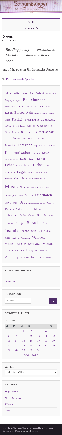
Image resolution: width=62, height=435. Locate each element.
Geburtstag (48, 119)
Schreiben (11, 215)
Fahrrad (32, 112)
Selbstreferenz (28, 215)
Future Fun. (10, 281)
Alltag (8, 93)
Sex (39, 215)
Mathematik (43, 172)
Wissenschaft (32, 243)
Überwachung (46, 258)
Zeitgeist (33, 250)
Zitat (9, 257)
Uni (7, 237)
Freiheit (18, 119)
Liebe (37, 165)
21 (16, 345)
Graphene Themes (29, 431)
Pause (49, 187)
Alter (17, 93)
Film (7, 119)
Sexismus (49, 215)
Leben (10, 165)
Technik (11, 230)
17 (38, 340)
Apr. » (35, 354)
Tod (40, 231)
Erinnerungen (43, 106)
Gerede (31, 125)
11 (46, 335)
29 (23, 350)
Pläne (20, 195)
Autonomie (51, 93)
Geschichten (12, 132)
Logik (21, 172)
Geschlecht (27, 132)
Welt (19, 243)
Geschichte (44, 125)
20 (8, 345)
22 (23, 345)
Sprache (29, 79)
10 (38, 335)
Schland (36, 209)
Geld (8, 125)
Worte (7, 251)
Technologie (28, 230)
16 (31, 340)
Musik (11, 186)
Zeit (24, 250)
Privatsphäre (12, 203)
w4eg (7, 410)
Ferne (51, 113)
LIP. (33, 22)
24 (38, 345)
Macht (31, 172)
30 (31, 350)
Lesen (27, 165)
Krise (45, 152)
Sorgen (20, 223)
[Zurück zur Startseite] (31, 6)
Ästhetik (35, 257)
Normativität (37, 187)
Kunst (32, 159)
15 (23, 340)
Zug (16, 258)
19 (53, 340)
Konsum (36, 153)
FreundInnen (32, 120)
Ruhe (19, 209)
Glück (31, 138)
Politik (28, 195)
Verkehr (16, 238)
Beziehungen (34, 100)
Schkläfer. (29, 28)
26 (53, 345)
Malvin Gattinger (13, 398)
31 (38, 350)
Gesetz (8, 138)
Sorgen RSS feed (13, 391)
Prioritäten (43, 195)
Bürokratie (10, 107)
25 (46, 345)
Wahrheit (38, 237)
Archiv (9, 367)
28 (16, 350)
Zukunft (24, 257)
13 (8, 340)
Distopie (30, 107)
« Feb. (26, 354)
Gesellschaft (45, 132)
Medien (8, 179)
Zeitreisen (43, 251)
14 (16, 340)
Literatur (10, 172)
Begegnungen (13, 100)
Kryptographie (11, 159)
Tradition (48, 231)
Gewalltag (20, 138)
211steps (9, 404)
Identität (10, 145)
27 (8, 350)
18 (46, 340)
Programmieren (32, 202)
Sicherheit (9, 223)
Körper (41, 158)
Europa (19, 112)
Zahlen (15, 250)
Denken (20, 106)
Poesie (20, 79)
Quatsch (50, 203)
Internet (25, 145)
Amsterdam (28, 93)
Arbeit (40, 93)
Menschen (20, 178)
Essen (9, 112)
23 (31, 345)
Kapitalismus (40, 145)
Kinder (51, 145)
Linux (46, 165)
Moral (46, 179)
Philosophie (10, 195)
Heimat (40, 138)
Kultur (24, 158)
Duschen (11, 79)
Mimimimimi (35, 178)
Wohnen (48, 243)
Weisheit (10, 243)
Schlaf (26, 209)
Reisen (9, 209)
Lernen (19, 165)
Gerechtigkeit (19, 126)
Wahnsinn (25, 238)
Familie (43, 113)
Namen (24, 187)
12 (53, 335)
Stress (46, 223)
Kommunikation (17, 152)
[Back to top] (54, 427)
